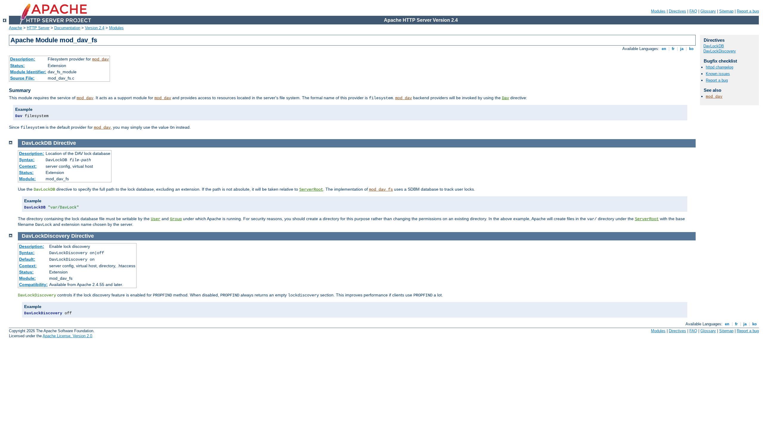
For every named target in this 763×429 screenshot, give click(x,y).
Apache (15, 28)
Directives (677, 11)
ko (691, 48)
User (155, 219)
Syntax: (27, 159)
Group (176, 219)
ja (682, 48)
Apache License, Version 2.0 (67, 336)
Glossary (708, 11)
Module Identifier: (28, 71)
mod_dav (100, 59)
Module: (27, 178)
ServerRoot (311, 189)
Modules (658, 11)
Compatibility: (33, 284)
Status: (17, 65)
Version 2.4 (94, 28)
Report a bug (748, 11)
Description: (22, 59)
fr (673, 48)
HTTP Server (38, 28)
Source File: (22, 78)
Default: (27, 259)
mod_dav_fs (381, 189)
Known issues (718, 74)
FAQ (693, 11)
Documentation (67, 28)
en (663, 48)
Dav (505, 98)
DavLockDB (713, 46)
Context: (28, 166)
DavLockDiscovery (719, 51)
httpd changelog (719, 67)
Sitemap (726, 11)
